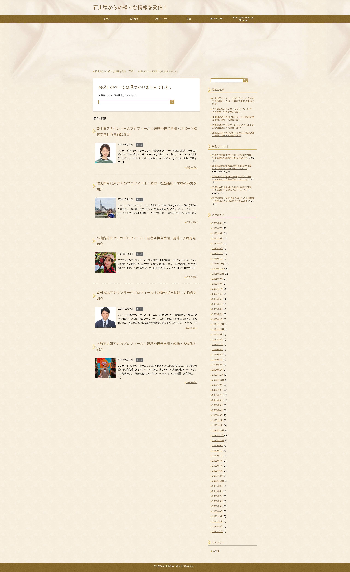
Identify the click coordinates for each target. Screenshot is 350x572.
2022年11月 (218, 435)
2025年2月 (217, 314)
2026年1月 (217, 258)
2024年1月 (217, 370)
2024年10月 (218, 329)
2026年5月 (217, 238)
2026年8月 (217, 223)
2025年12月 (218, 264)
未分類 (139, 145)
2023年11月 (218, 375)
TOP (114, 71)
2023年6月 (217, 400)
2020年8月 (217, 526)
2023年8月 (217, 390)
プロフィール (161, 18)
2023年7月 (217, 395)
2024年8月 (217, 339)
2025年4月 (217, 304)
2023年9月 (217, 385)
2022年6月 (217, 461)
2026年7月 (217, 228)
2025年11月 (218, 269)
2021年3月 (217, 516)
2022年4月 (217, 471)
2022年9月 (217, 445)
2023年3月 (217, 415)
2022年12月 (218, 430)
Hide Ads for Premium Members (243, 19)
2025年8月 (217, 284)
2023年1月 (217, 425)
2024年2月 (217, 365)
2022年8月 (217, 450)
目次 (189, 18)
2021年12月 (218, 481)
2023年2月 (217, 420)
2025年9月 (217, 279)
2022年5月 (217, 466)
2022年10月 (218, 440)
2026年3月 (217, 248)
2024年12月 (218, 324)
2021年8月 (217, 491)
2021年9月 (217, 486)
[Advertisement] (175, 46)
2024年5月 (217, 354)
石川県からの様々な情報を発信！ (130, 7)
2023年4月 (217, 410)
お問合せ (134, 18)
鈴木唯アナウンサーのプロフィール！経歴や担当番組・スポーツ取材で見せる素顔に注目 (233, 101)
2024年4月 (217, 360)
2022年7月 (217, 456)
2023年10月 (218, 380)
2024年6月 (217, 349)
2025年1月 (217, 319)
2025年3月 (217, 309)
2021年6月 (217, 501)
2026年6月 (217, 233)
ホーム (106, 18)
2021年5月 (217, 506)
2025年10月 (218, 274)
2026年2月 (217, 253)
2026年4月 (217, 243)
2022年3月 (217, 476)
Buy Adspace (216, 18)
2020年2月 (217, 531)
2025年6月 (217, 294)
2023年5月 (217, 405)
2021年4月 (217, 511)
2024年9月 (217, 334)
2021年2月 (217, 521)
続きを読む (191, 167)
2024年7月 (217, 344)
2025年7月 (217, 289)
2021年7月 (217, 496)
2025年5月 (217, 299)
